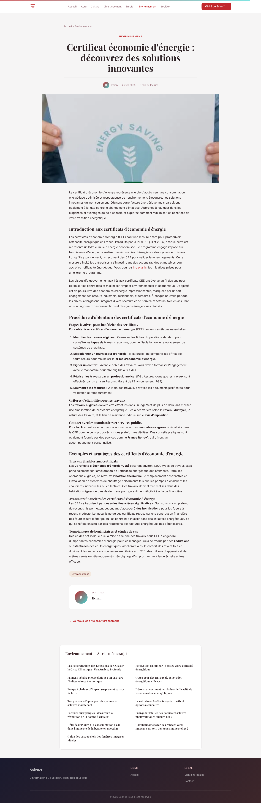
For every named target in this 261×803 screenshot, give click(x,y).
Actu (83, 6)
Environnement (147, 6)
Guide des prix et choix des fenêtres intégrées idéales (95, 738)
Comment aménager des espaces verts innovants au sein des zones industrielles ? (161, 726)
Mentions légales (194, 774)
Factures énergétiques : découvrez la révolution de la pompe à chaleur (90, 714)
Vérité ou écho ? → (216, 6)
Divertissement (113, 6)
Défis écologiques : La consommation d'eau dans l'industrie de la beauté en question (94, 726)
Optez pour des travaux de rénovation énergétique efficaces (158, 679)
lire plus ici (140, 267)
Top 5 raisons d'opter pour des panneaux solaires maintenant (92, 703)
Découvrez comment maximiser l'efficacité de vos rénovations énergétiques (163, 691)
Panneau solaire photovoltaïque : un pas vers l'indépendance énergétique (95, 679)
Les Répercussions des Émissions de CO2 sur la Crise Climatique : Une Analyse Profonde (95, 667)
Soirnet (36, 769)
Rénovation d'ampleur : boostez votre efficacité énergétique (164, 667)
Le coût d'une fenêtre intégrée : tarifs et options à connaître (159, 703)
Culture (95, 6)
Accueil (72, 6)
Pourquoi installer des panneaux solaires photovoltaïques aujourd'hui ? (160, 714)
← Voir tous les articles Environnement (94, 621)
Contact (189, 780)
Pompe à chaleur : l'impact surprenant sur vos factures (95, 691)
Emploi (130, 6)
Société (165, 6)
